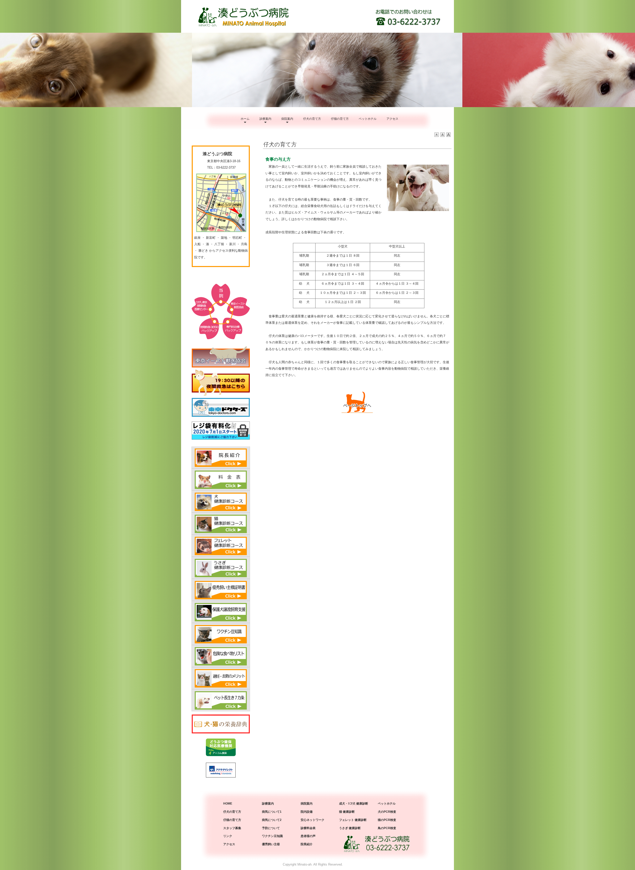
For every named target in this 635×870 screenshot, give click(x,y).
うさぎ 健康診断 (350, 828)
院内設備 (307, 811)
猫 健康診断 (347, 811)
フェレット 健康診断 (353, 820)
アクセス (392, 118)
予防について (271, 828)
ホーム (245, 118)
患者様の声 (308, 836)
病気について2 (272, 820)
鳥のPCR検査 (387, 828)
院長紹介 (307, 844)
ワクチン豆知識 (272, 836)
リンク (227, 836)
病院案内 (287, 118)
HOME (227, 803)
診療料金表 (308, 828)
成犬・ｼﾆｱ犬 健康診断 (353, 803)
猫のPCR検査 (387, 820)
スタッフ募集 (232, 828)
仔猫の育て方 (340, 118)
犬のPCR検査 (387, 811)
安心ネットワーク (312, 820)
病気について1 (272, 811)
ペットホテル (368, 118)
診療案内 (265, 118)
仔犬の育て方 (312, 118)
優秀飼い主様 (271, 844)
